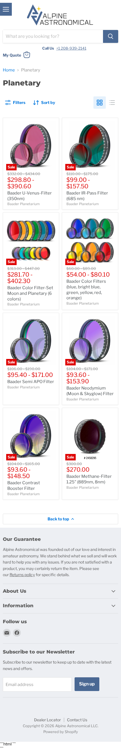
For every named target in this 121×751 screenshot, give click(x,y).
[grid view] (99, 102)
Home (9, 70)
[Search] (110, 36)
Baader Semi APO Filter (30, 381)
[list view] (112, 102)
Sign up (87, 684)
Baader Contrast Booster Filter (23, 485)
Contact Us (77, 719)
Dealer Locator (47, 719)
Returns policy (22, 574)
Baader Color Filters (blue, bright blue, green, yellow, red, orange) (86, 289)
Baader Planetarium (23, 204)
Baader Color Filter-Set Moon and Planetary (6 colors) (30, 293)
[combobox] (53, 36)
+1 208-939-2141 (71, 48)
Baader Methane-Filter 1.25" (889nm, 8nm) (89, 479)
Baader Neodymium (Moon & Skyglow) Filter (90, 391)
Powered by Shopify (60, 731)
